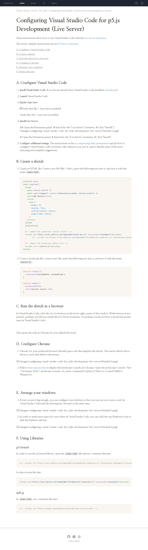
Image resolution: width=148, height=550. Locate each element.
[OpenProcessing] (79, 536)
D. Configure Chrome (27, 63)
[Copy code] (128, 180)
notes (22, 3)
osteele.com (8, 3)
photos (33, 3)
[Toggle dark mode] (142, 3)
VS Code (43, 11)
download (110, 90)
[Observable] (74, 536)
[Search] (136, 3)
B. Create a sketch (25, 54)
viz (44, 3)
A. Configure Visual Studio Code (33, 50)
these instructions (36, 368)
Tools (34, 11)
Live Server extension (95, 38)
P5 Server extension (68, 44)
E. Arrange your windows (29, 67)
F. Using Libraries (25, 71)
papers (54, 3)
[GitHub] (68, 536)
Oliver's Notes (22, 11)
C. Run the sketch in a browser (32, 58)
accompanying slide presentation (92, 143)
